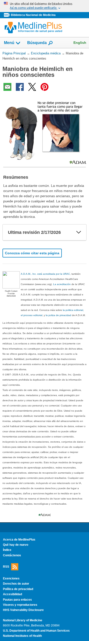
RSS (6, 566)
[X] (32, 87)
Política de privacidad (18, 589)
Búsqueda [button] (37, 43)
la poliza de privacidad (58, 315)
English (79, 43)
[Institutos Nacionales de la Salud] (7, 15)
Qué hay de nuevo (15, 544)
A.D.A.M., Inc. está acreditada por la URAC (45, 273)
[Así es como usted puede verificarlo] (44, 6)
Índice (7, 550)
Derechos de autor (16, 583)
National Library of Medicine (22, 620)
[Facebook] (20, 87)
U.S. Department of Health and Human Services (36, 630)
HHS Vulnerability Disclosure (23, 610)
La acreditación (62, 284)
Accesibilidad (12, 594)
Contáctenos (12, 555)
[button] (78, 232)
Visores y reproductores (20, 605)
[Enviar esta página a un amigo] (7, 87)
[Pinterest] (44, 87)
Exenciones (11, 578)
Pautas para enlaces (17, 599)
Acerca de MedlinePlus (19, 539)
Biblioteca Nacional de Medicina (33, 15)
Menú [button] (9, 43)
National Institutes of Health (22, 636)
